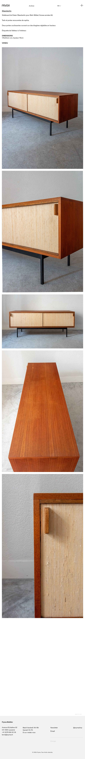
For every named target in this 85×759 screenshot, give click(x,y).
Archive (31, 6)
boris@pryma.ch (7, 734)
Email (52, 731)
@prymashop (77, 727)
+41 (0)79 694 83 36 (9, 732)
